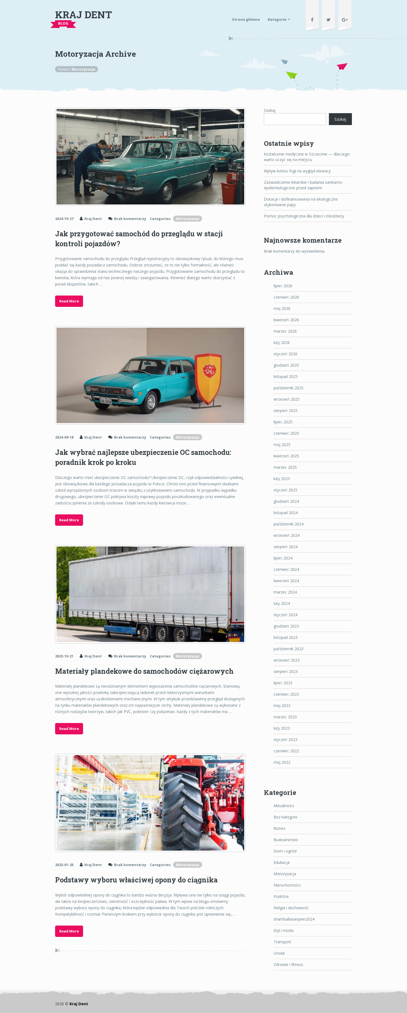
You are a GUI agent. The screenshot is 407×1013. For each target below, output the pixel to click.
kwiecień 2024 (286, 580)
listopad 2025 (286, 376)
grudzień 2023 (286, 626)
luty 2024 (282, 603)
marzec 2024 (285, 592)
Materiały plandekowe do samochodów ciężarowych (144, 671)
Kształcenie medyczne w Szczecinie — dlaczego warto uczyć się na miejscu (307, 156)
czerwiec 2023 (286, 694)
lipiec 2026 (283, 285)
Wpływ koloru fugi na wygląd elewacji (297, 170)
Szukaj (269, 110)
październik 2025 (288, 387)
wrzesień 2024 (287, 535)
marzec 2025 (285, 467)
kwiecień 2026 (286, 319)
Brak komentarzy (130, 218)
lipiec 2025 (283, 421)
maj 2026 (282, 308)
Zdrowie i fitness (288, 964)
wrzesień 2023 (287, 660)
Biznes (279, 828)
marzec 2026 (285, 331)
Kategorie (277, 19)
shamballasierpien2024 (294, 919)
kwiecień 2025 (286, 455)
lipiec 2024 (283, 558)
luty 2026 (282, 342)
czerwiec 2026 (286, 297)
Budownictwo (286, 839)
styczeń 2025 (285, 490)
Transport (282, 941)
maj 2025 (282, 444)
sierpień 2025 (286, 410)
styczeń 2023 (285, 739)
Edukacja (282, 862)
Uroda (279, 953)
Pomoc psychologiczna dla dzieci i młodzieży (304, 216)
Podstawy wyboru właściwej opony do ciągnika (136, 879)
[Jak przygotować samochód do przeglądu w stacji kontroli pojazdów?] (150, 157)
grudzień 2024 (286, 501)
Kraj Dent (83, 14)
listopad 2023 (286, 637)
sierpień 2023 (286, 671)
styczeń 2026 (285, 353)
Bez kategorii (285, 817)
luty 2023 (282, 728)
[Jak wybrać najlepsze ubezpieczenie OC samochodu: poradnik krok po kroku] (150, 375)
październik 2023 (288, 648)
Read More (69, 301)
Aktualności (284, 805)
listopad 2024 (286, 512)
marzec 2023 (285, 716)
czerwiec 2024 (286, 569)
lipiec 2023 (283, 682)
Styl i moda (283, 930)
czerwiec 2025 (286, 433)
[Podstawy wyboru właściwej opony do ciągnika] (150, 803)
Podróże (281, 896)
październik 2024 (288, 524)
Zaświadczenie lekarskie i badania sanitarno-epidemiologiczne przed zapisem (303, 185)
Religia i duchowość (291, 907)
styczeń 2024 (285, 614)
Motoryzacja (187, 218)
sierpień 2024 (286, 546)
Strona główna (246, 19)
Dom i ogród (285, 851)
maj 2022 (282, 762)
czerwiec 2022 (286, 750)
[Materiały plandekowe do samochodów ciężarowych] (150, 594)
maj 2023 (282, 705)
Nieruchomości (287, 885)
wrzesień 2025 (287, 399)
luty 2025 (282, 478)
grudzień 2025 (286, 365)
